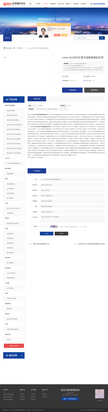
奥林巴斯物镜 (11, 110)
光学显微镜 (10, 188)
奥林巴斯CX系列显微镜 (14, 153)
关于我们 (38, 4)
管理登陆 (95, 410)
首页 (30, 4)
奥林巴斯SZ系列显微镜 (14, 139)
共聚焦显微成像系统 (13, 329)
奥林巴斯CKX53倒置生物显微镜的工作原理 (92, 244)
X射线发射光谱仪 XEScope (9, 397)
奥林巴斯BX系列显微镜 (14, 143)
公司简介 (33, 394)
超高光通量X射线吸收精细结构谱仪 (9, 394)
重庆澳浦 (8, 168)
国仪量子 (8, 258)
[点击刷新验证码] (54, 226)
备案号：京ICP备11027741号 (35, 410)
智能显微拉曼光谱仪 (13, 223)
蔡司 (6, 179)
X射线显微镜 (10, 193)
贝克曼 (7, 283)
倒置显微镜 (10, 238)
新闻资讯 (53, 4)
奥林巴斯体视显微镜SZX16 (41, 244)
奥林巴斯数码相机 (12, 115)
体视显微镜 (10, 248)
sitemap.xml (101, 410)
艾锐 (6, 324)
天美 (6, 203)
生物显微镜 (10, 233)
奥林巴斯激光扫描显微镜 (14, 125)
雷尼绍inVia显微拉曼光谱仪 (9, 399)
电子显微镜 (10, 198)
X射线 (8, 339)
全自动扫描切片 (11, 273)
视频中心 (68, 4)
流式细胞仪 (10, 288)
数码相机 (9, 308)
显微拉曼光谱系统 (12, 319)
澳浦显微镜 (10, 173)
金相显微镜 (10, 243)
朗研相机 (8, 303)
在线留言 (76, 4)
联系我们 (84, 4)
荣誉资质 (33, 399)
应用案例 (22, 397)
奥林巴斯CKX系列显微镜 (14, 148)
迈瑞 (6, 293)
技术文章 (61, 4)
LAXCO (7, 158)
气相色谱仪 (10, 213)
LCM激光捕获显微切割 (13, 163)
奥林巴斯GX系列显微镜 (14, 134)
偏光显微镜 (10, 252)
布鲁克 (7, 218)
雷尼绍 (7, 314)
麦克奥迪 (8, 268)
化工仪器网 (89, 410)
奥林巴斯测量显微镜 (13, 120)
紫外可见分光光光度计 (13, 208)
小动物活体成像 (11, 298)
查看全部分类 (14, 345)
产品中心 (46, 4)
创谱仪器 (8, 334)
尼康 (6, 228)
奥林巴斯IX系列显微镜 (13, 129)
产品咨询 (72, 90)
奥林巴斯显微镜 (10, 105)
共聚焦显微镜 (11, 184)
